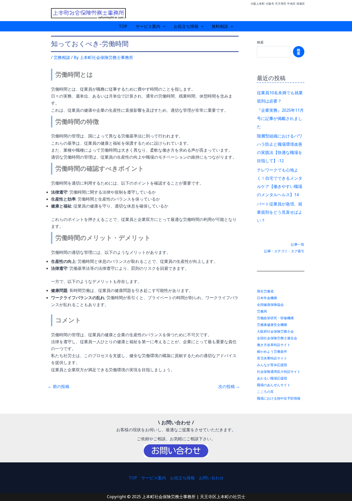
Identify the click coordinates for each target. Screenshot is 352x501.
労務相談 (62, 57)
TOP (123, 26)
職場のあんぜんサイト (273, 385)
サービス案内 (148, 26)
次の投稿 (229, 386)
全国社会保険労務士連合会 (277, 338)
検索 (260, 42)
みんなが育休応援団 (272, 364)
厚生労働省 (265, 291)
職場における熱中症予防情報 (278, 398)
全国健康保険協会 (270, 304)
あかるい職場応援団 (272, 378)
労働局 (262, 311)
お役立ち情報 (186, 26)
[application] (162, 26)
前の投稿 (58, 386)
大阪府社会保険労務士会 (275, 331)
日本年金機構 (267, 298)
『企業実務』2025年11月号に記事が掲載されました (280, 118)
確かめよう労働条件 (272, 351)
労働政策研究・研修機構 (275, 318)
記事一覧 (297, 244)
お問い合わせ (211, 478)
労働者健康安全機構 (272, 324)
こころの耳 (265, 391)
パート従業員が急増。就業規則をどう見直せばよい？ (279, 212)
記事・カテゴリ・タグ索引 (284, 251)
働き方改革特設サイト (273, 344)
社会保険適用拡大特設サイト (278, 371)
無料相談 (220, 26)
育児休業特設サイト (272, 358)
